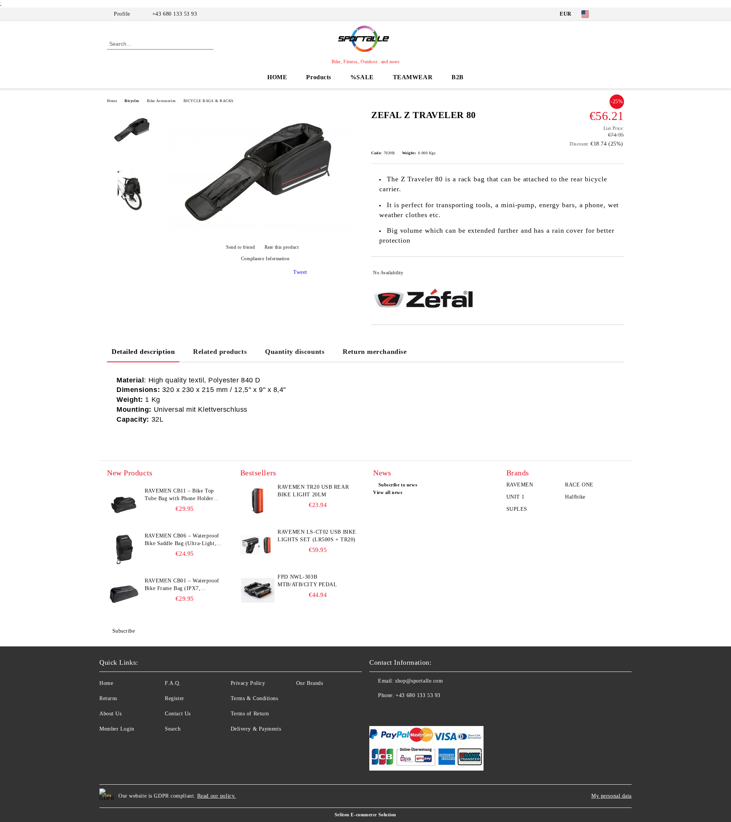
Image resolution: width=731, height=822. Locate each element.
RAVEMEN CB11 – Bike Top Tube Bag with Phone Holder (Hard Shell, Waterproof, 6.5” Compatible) (180, 495)
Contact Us (178, 713)
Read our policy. (216, 796)
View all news (387, 492)
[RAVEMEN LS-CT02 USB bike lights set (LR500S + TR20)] (257, 545)
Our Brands (309, 683)
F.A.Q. (173, 683)
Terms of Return (250, 713)
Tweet (300, 272)
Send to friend (240, 247)
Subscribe (123, 631)
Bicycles (131, 101)
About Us (110, 713)
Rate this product (281, 247)
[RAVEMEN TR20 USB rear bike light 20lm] (257, 500)
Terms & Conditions (254, 698)
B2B (458, 77)
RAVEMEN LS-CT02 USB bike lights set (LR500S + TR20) (317, 535)
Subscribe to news (397, 485)
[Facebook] (608, 14)
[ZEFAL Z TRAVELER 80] (262, 234)
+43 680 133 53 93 (174, 14)
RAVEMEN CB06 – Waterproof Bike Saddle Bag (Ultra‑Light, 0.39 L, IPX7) (182, 540)
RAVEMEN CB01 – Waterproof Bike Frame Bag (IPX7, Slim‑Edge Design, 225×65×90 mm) (182, 585)
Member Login (116, 729)
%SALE (362, 77)
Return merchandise (375, 351)
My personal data (611, 796)
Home (112, 101)
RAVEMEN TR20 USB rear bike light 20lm (313, 490)
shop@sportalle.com (419, 681)
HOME (277, 77)
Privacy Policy (248, 683)
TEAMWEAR (413, 77)
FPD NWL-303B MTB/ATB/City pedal (307, 580)
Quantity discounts (294, 351)
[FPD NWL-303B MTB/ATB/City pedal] (257, 590)
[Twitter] (620, 14)
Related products (220, 351)
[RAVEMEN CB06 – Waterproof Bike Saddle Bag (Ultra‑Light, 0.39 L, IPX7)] (124, 549)
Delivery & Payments (256, 729)
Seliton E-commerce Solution (365, 814)
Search (172, 729)
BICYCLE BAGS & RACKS (209, 101)
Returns (108, 698)
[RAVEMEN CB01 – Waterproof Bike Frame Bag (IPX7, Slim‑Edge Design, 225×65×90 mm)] (124, 594)
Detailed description (143, 351)
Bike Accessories (161, 101)
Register (174, 698)
